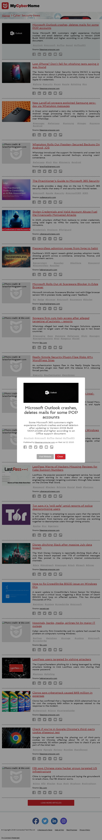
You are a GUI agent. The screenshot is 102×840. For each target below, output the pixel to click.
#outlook (29, 438)
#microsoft (40, 438)
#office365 (69, 438)
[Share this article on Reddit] (41, 448)
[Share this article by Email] (47, 448)
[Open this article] (52, 448)
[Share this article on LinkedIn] (31, 448)
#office (50, 438)
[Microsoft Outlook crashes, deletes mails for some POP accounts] (26, 448)
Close (60, 456)
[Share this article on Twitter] (36, 448)
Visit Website (45, 456)
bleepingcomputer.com (45, 442)
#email (58, 438)
